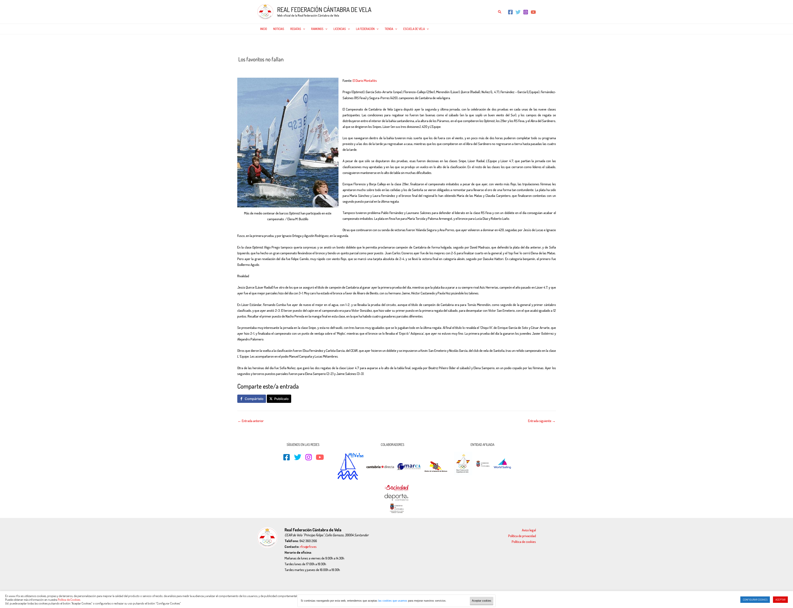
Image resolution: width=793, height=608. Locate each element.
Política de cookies (524, 541)
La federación (365, 29)
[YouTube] (533, 12)
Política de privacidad (522, 536)
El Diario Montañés (365, 80)
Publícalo (281, 399)
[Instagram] (525, 12)
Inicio (263, 29)
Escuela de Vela (414, 29)
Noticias (278, 29)
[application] (303, 29)
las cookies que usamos (392, 600)
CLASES (280, 68)
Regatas (295, 29)
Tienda (389, 29)
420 (271, 68)
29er (263, 68)
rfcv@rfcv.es (308, 546)
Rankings (317, 29)
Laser (305, 68)
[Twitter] (518, 12)
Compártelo (254, 399)
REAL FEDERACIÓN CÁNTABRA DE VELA (324, 9)
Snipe (341, 68)
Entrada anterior (251, 420)
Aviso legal (529, 530)
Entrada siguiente (542, 420)
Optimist (329, 68)
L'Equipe (294, 68)
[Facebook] (510, 12)
